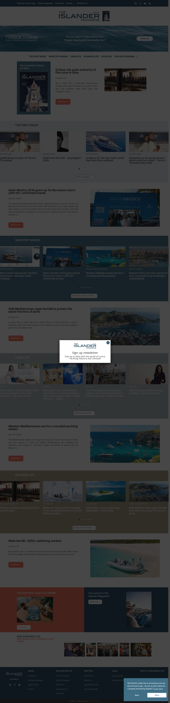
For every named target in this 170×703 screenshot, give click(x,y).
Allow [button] (157, 695)
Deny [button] (137, 695)
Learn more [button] (158, 689)
